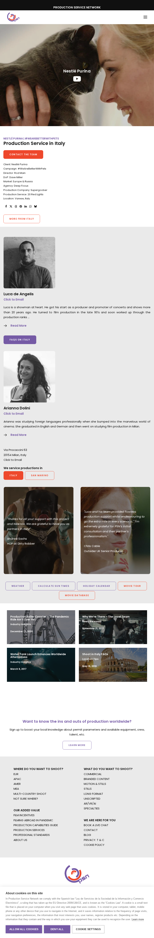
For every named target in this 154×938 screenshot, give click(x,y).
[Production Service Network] (13, 17)
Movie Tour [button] (132, 586)
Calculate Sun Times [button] (53, 586)
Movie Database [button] (77, 595)
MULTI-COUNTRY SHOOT (30, 794)
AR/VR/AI (90, 803)
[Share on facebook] (6, 206)
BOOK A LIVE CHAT (96, 825)
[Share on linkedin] (25, 206)
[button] (145, 17)
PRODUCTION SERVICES (29, 830)
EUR (16, 774)
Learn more (138, 919)
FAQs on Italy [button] (20, 339)
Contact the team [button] (23, 154)
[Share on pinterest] (20, 206)
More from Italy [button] (21, 218)
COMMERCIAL (93, 774)
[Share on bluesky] (35, 206)
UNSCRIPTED (92, 799)
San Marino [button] (39, 475)
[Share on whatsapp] (30, 206)
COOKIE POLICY (94, 845)
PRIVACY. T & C (94, 840)
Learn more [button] (77, 745)
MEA (16, 789)
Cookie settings (88, 929)
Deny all (57, 929)
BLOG (87, 835)
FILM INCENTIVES (24, 815)
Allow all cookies (23, 929)
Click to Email (14, 299)
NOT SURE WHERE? (26, 799)
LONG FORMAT (93, 794)
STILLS (88, 789)
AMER (17, 784)
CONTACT (91, 830)
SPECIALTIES (92, 808)
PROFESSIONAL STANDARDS (32, 835)
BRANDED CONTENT (97, 779)
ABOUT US (20, 840)
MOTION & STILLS (95, 784)
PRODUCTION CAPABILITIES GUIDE (36, 825)
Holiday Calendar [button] (96, 586)
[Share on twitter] (11, 206)
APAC (17, 779)
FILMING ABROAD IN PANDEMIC (33, 820)
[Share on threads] (16, 206)
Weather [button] (17, 586)
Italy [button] (13, 475)
